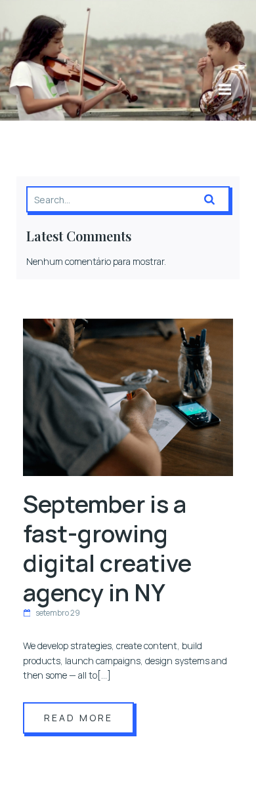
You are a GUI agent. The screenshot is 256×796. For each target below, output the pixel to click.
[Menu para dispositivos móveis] (224, 90)
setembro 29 (57, 612)
